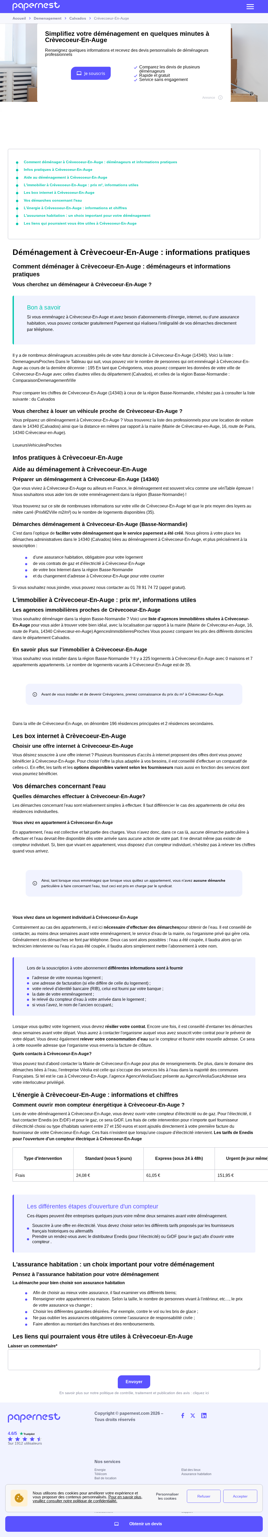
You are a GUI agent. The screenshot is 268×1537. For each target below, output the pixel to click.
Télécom (100, 1474)
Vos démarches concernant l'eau (53, 200)
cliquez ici (201, 1393)
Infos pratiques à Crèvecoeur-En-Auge (58, 169)
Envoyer (134, 1382)
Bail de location (105, 1478)
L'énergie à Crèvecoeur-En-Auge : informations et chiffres (75, 208)
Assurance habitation (196, 1474)
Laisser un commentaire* (32, 1346)
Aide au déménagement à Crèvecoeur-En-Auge (65, 177)
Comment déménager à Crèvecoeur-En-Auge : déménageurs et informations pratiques (100, 162)
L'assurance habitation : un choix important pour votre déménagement (87, 215)
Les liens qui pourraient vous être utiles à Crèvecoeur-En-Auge (80, 223)
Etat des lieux (190, 1470)
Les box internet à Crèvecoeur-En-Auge (59, 192)
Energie (100, 1470)
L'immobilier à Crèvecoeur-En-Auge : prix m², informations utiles (81, 185)
